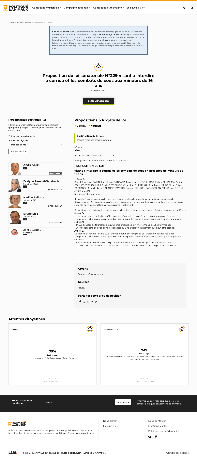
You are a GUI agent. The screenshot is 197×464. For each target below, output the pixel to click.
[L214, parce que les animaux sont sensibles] (12, 452)
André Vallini (31, 165)
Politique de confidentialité (163, 431)
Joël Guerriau (32, 230)
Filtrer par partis (17, 144)
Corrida (15, 329)
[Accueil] (15, 13)
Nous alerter (110, 421)
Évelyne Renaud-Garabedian (42, 181)
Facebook (154, 436)
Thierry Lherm (96, 274)
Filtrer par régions (18, 140)
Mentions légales (157, 426)
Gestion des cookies (177, 453)
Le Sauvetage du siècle (110, 34)
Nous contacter (157, 421)
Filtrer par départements (22, 136)
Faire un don (110, 426)
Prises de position (24, 23)
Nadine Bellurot (33, 197)
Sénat (82, 287)
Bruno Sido (30, 213)
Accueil (11, 23)
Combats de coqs (111, 329)
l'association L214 (71, 452)
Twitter (154, 442)
